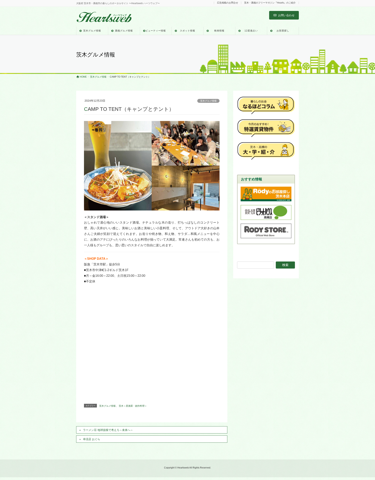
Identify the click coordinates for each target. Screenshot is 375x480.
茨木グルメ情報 (208, 100)
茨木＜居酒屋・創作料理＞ (133, 406)
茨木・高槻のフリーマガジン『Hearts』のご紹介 (270, 3)
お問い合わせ (286, 15)
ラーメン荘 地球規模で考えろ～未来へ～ (108, 430)
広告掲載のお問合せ (227, 3)
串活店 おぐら (91, 439)
